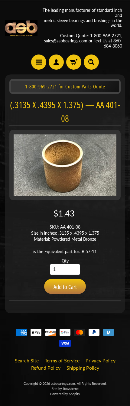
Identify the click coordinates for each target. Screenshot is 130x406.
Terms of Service (62, 360)
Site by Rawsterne (65, 389)
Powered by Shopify (65, 394)
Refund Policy (45, 368)
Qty (65, 261)
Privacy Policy (100, 360)
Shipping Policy (83, 368)
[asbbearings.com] (21, 28)
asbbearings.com (63, 383)
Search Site (27, 360)
